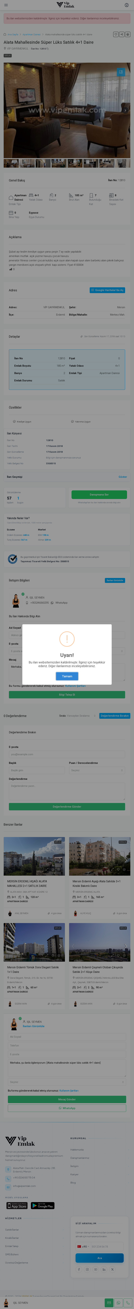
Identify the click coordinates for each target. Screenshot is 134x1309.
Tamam (67, 676)
